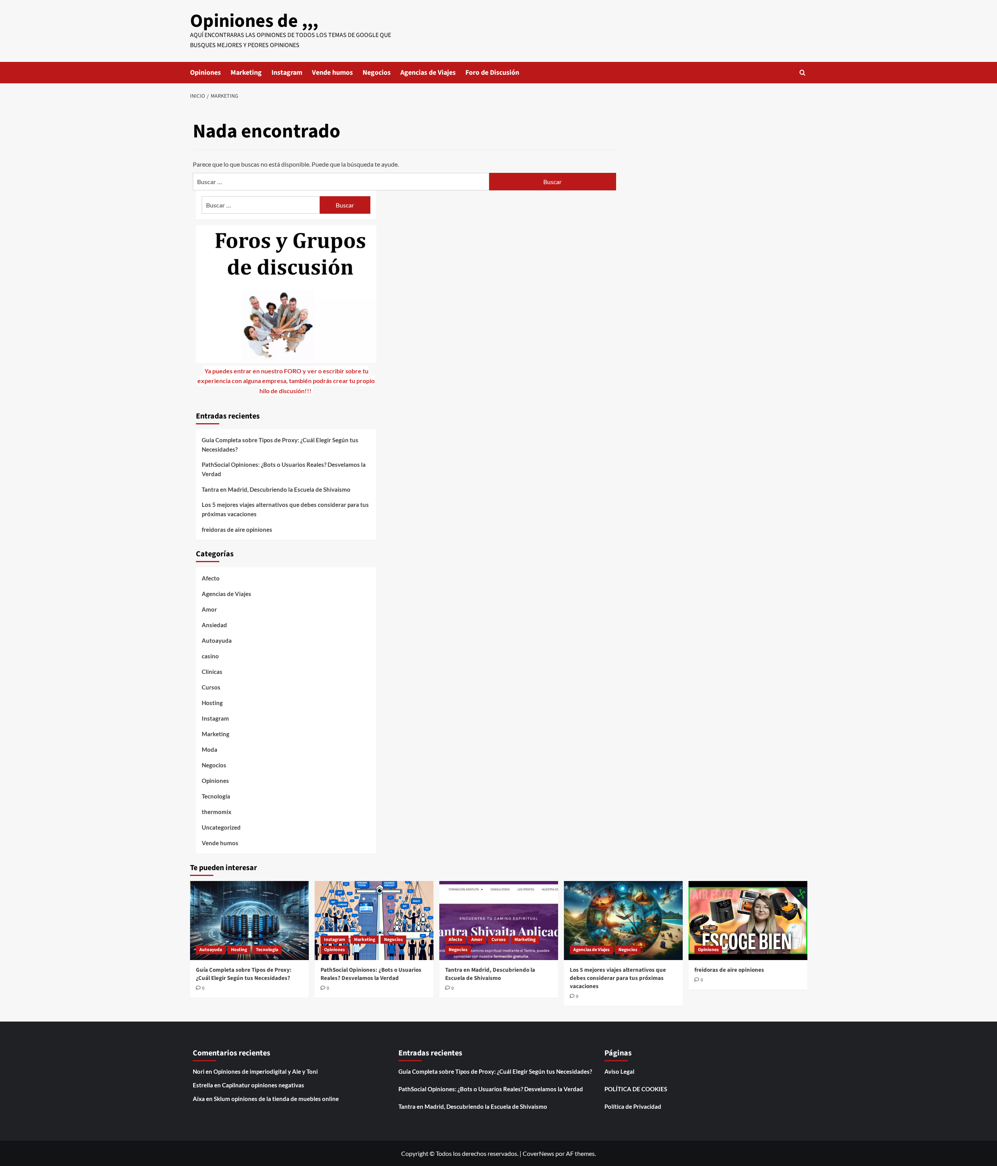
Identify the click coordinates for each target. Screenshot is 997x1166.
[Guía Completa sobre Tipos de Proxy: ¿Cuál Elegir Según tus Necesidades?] (249, 920)
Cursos (211, 687)
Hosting (212, 702)
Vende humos (332, 72)
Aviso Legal (619, 1071)
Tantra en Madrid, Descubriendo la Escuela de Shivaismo (276, 489)
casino (210, 656)
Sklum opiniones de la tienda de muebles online (276, 1098)
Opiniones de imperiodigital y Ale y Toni (265, 1071)
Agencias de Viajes (428, 72)
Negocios (377, 72)
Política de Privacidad (632, 1106)
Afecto (211, 578)
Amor (209, 609)
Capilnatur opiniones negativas (263, 1085)
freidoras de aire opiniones (237, 529)
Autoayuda (217, 640)
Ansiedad (214, 624)
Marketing (246, 72)
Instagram (286, 72)
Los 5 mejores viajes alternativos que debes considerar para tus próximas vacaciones (285, 509)
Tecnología (216, 796)
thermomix (216, 811)
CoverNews (538, 1153)
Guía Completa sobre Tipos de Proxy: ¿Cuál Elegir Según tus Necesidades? (280, 444)
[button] (802, 72)
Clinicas (212, 671)
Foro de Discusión (492, 72)
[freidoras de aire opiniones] (748, 920)
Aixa (199, 1098)
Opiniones (205, 72)
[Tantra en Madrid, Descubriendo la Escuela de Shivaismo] (498, 920)
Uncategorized (221, 827)
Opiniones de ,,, (254, 21)
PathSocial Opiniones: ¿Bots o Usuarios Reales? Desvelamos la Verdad (284, 469)
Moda (209, 749)
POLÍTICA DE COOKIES (635, 1088)
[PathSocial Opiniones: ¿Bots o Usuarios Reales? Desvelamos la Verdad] (374, 920)
